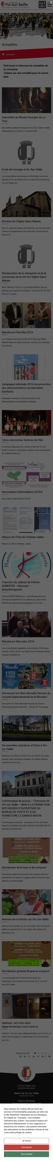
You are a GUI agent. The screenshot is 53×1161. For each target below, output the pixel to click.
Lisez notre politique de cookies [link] (18, 1132)
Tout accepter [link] (26, 1154)
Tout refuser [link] (26, 1147)
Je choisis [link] (26, 1141)
